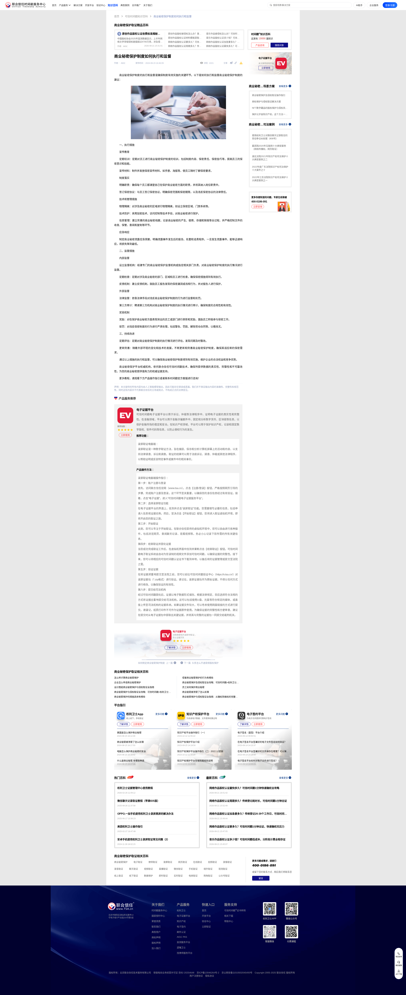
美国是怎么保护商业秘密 (129, 732)
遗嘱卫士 (181, 947)
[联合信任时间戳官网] (25, 5)
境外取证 (208, 869)
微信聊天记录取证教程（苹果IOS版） (138, 801)
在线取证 (197, 862)
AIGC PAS (182, 937)
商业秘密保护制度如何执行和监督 (173, 16)
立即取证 (206, 926)
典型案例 (125, 5)
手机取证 (193, 869)
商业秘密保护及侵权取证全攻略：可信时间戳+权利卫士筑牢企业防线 (210, 682)
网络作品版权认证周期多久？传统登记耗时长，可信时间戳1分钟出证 (185, 46)
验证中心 (100, 5)
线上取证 (118, 875)
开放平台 (89, 5)
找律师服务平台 (184, 953)
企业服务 (374, 5)
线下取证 (133, 875)
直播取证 (163, 869)
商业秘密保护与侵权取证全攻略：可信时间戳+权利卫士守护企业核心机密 (142, 692)
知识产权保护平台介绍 (188, 742)
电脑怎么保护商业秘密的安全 (131, 751)
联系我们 (156, 926)
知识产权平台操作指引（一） (191, 732)
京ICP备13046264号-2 (208, 972)
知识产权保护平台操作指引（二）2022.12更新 (200, 751)
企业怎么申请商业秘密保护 (127, 682)
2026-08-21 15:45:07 (218, 844)
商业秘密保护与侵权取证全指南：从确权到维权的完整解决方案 (210, 696)
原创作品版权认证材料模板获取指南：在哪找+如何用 (185, 37)
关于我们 (147, 5)
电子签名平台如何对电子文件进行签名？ (258, 760)
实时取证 (178, 875)
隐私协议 (209, 976)
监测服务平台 (183, 942)
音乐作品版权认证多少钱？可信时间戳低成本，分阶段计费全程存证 (223, 37)
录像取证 (227, 862)
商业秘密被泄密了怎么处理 (195, 692)
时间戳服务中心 (159, 910)
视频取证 (148, 869)
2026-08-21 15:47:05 (218, 831)
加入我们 (156, 948)
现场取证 (223, 869)
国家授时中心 (158, 916)
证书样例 (235, 910)
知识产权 (181, 921)
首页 (54, 5)
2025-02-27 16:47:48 (126, 831)
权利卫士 (181, 910)
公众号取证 (224, 875)
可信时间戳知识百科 (136, 16)
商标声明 (156, 937)
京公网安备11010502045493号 (237, 972)
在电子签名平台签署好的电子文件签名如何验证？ (262, 742)
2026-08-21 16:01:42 (218, 793)
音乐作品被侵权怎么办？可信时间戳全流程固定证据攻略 (223, 33)
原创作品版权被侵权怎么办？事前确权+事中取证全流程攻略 (185, 33)
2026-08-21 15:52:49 (218, 806)
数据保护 (148, 875)
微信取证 (178, 869)
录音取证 (118, 869)
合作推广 (136, 5)
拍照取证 (212, 862)
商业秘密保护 (121, 862)
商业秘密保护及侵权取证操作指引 (268, 95)
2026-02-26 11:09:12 (126, 793)
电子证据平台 (183, 916)
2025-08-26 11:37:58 (126, 806)
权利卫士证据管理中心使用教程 (135, 788)
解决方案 (78, 5)
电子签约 (181, 926)
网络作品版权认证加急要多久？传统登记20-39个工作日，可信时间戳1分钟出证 (223, 42)
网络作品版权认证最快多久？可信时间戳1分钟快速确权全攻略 (223, 46)
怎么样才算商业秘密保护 (126, 677)
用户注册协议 (196, 976)
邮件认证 (181, 932)
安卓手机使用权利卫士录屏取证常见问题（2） (143, 839)
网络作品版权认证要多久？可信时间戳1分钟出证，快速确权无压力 (185, 42)
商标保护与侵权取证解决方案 (266, 101)
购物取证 (208, 875)
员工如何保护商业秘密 (193, 687)
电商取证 (193, 875)
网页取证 (182, 862)
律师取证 (152, 862)
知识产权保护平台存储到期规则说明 (195, 760)
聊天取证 (133, 869)
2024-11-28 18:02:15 (126, 844)
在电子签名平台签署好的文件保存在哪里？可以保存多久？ (263, 751)
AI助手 (359, 5)
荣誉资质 (156, 921)
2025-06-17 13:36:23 (126, 818)
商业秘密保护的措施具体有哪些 (129, 696)
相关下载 (228, 916)
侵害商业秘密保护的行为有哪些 (197, 677)
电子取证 (138, 862)
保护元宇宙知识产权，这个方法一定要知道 (270, 114)
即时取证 (163, 875)
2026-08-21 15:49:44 (218, 818)
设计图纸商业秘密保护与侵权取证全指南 (134, 687)
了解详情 (171, 647)
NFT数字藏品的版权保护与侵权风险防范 (270, 108)
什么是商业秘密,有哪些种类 (130, 760)
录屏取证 (167, 862)
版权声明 (156, 943)
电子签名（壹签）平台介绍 (251, 732)
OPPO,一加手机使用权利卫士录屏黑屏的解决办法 (145, 813)
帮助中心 (228, 921)
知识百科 (113, 5)
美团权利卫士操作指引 (130, 826)
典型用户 (156, 932)
